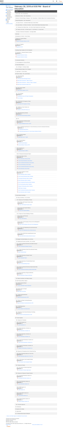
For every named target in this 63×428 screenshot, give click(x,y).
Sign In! (2, 1)
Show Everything (10, 9)
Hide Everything (9, 23)
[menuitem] (2, 1)
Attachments (9, 12)
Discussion (9, 13)
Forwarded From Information (10, 11)
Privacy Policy (8, 424)
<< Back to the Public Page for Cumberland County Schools (16, 415)
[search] (53, 1)
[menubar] (31, 1)
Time (8, 22)
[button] (57, 1)
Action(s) (8, 19)
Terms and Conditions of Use (37, 424)
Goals (8, 21)
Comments (9, 15)
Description (9, 14)
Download (8, 5)
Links (8, 20)
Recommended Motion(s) (9, 18)
